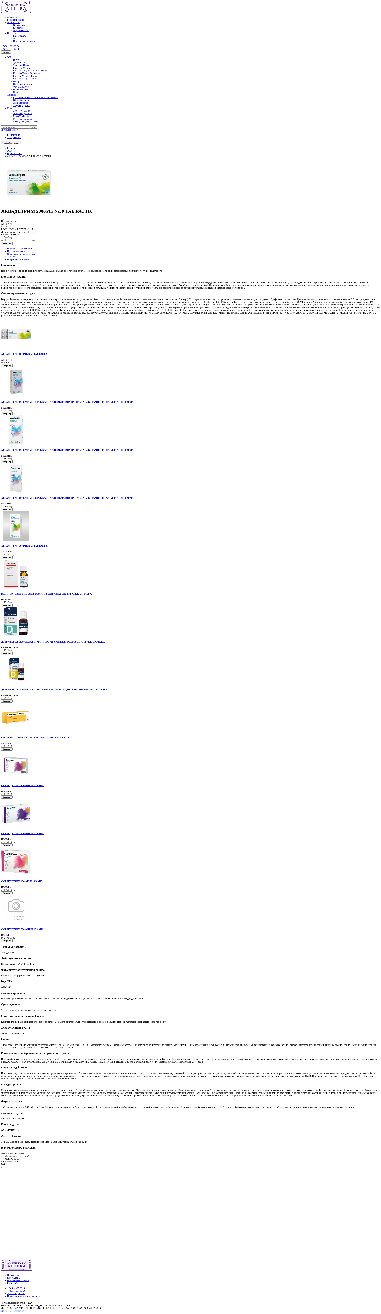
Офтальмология (21, 86)
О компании (13, 22)
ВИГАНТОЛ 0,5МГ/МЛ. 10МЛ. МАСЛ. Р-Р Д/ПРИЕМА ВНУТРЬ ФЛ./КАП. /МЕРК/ (46, 593)
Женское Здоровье (22, 113)
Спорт (16, 92)
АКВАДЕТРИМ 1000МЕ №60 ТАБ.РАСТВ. (24, 354)
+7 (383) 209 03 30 (10, 46)
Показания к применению (20, 248)
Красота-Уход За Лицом (25, 76)
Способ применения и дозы (21, 254)
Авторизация (14, 137)
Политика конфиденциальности (23, 1296)
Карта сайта (13, 1283)
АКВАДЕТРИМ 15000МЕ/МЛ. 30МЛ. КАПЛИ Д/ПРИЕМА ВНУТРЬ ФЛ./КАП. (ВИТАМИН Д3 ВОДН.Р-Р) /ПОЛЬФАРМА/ (67, 498)
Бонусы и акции (15, 19)
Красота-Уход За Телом (24, 78)
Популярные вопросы (24, 41)
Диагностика (19, 62)
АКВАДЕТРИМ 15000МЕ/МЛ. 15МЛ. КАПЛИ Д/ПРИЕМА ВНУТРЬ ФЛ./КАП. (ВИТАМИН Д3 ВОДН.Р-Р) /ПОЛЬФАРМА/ (67, 450)
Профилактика (20, 89)
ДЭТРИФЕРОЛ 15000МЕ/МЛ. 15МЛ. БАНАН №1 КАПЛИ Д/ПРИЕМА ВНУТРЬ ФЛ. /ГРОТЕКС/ (54, 689)
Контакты (18, 28)
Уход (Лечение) (21, 103)
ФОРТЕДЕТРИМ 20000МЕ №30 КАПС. (22, 833)
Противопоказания (16, 251)
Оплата (17, 38)
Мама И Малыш (21, 116)
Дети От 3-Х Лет (21, 111)
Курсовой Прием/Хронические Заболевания (35, 97)
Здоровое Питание (22, 65)
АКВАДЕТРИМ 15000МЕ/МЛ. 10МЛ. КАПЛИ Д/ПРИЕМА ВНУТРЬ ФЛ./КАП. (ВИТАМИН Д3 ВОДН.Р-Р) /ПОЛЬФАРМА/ (67, 402)
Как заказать (19, 36)
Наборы (17, 81)
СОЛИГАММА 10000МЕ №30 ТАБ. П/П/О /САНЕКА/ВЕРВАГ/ (35, 737)
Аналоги (11, 256)
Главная (11, 148)
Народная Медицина (23, 84)
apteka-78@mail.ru (16, 1293)
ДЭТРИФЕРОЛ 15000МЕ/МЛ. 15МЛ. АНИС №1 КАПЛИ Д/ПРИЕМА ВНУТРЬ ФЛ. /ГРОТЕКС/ (53, 641)
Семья (10, 108)
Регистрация (13, 135)
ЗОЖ (9, 57)
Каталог (6, 52)
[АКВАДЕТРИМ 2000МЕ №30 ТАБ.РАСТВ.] (29, 204)
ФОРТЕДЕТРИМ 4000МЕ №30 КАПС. (22, 881)
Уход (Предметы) (21, 105)
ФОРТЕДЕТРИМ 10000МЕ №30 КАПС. (22, 785)
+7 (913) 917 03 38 (10, 49)
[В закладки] (2, 219)
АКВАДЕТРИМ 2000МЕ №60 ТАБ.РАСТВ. (24, 546)
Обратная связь (21, 30)
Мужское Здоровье (22, 119)
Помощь (11, 33)
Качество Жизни (21, 68)
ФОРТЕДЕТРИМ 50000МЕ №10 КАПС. (22, 929)
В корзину (6, 243)
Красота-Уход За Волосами (26, 73)
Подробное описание (18, 259)
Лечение (11, 94)
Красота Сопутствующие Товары (30, 70)
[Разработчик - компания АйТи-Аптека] (12, 1311)
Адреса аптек (14, 17)
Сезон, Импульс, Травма (25, 121)
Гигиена (17, 60)
